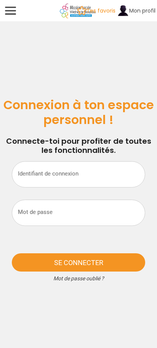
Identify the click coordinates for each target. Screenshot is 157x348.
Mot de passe (35, 211)
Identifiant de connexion (48, 173)
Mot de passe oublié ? (78, 278)
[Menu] (11, 11)
